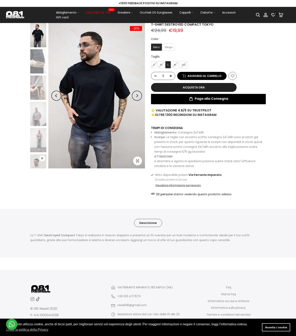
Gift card (62, 17)
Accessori (229, 12)
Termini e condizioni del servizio (228, 315)
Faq (228, 287)
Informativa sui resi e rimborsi (228, 301)
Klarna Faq (228, 294)
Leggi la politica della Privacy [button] (27, 329)
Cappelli (185, 12)
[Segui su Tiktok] (38, 300)
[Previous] (56, 96)
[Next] (137, 96)
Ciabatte (206, 12)
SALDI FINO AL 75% (100, 12)
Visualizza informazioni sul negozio (178, 185)
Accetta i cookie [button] (276, 327)
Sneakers (124, 12)
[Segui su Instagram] (32, 300)
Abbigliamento (66, 12)
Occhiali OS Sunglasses (156, 12)
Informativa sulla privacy (228, 308)
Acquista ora (194, 87)
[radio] (156, 47)
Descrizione (148, 223)
